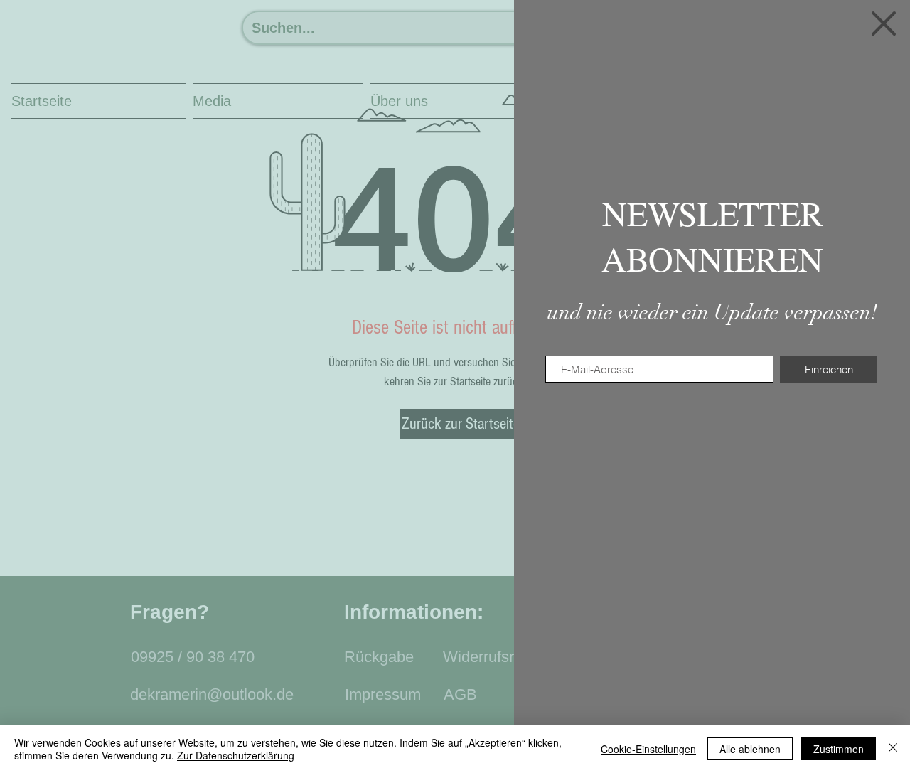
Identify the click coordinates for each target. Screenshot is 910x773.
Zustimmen (838, 749)
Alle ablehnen (750, 749)
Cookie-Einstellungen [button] (648, 749)
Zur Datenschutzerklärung (235, 755)
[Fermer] (892, 749)
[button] (884, 23)
